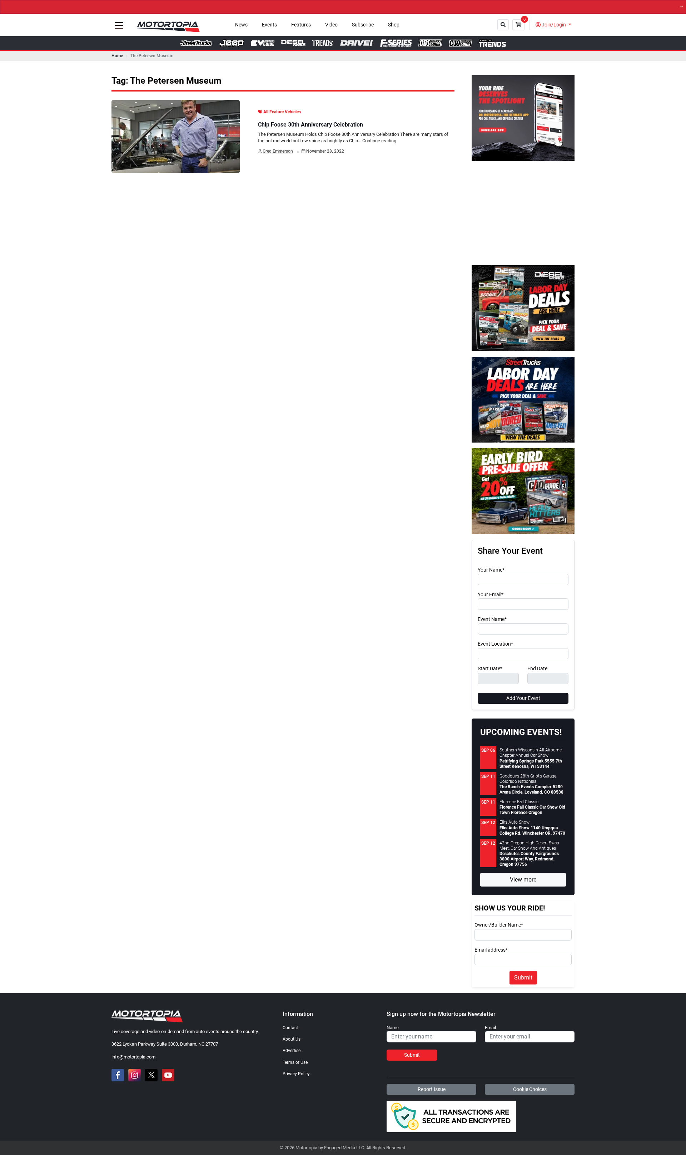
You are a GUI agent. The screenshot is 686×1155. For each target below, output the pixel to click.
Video (331, 25)
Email (490, 1027)
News (241, 25)
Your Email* (490, 595)
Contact (290, 1027)
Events (269, 25)
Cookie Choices (530, 1089)
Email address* (491, 950)
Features (301, 25)
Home (117, 55)
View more (523, 879)
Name (393, 1027)
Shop (393, 25)
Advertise (291, 1050)
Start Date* (490, 669)
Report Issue (432, 1089)
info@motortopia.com (133, 1057)
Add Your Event (523, 698)
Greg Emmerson (278, 151)
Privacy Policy (296, 1073)
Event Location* (495, 644)
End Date (537, 669)
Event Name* (492, 619)
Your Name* (491, 570)
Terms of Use (295, 1062)
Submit (523, 977)
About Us (291, 1039)
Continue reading (379, 140)
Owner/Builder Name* (498, 925)
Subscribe (363, 25)
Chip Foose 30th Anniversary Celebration (310, 124)
